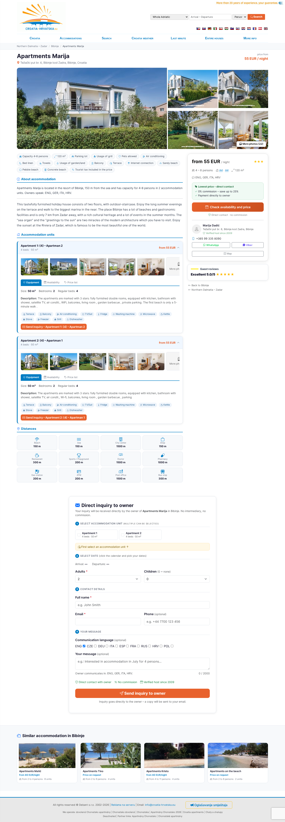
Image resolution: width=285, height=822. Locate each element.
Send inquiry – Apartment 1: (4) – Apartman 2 (55, 326)
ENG (79, 646)
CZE (90, 646)
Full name (83, 597)
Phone (155, 614)
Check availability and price (230, 207)
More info (250, 38)
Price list (72, 282)
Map (229, 253)
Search (257, 16)
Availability (53, 282)
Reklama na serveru (123, 804)
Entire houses (214, 38)
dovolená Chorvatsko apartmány (93, 812)
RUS (144, 646)
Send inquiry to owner (145, 693)
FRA (133, 646)
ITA (112, 646)
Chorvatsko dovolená (123, 812)
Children (157, 571)
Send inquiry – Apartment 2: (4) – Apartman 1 (55, 417)
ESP (122, 646)
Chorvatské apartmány (170, 816)
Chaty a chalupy (214, 812)
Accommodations (71, 38)
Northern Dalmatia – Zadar (32, 46)
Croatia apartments (193, 812)
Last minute (178, 38)
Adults (81, 571)
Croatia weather (142, 38)
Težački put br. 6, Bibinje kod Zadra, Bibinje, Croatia (53, 62)
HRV (156, 646)
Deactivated (109, 816)
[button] (227, 272)
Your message (92, 654)
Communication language (100, 640)
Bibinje (55, 46)
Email (80, 614)
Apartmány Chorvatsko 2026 (166, 812)
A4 (221, 170)
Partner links (124, 816)
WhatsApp (212, 245)
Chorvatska (143, 812)
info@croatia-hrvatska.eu (160, 804)
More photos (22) (253, 143)
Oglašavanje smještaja (210, 805)
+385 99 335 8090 (208, 238)
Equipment (32, 282)
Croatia (35, 38)
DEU (102, 646)
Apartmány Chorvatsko (144, 816)
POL (167, 646)
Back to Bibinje (200, 285)
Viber (249, 245)
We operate (69, 812)
